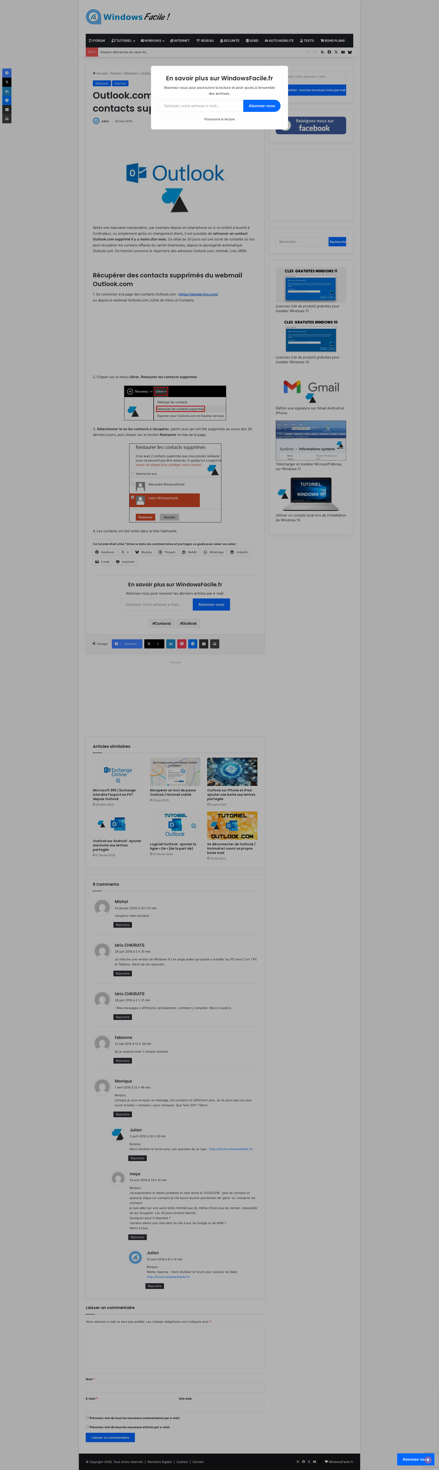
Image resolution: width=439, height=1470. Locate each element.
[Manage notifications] (428, 1460)
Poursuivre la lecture (219, 119)
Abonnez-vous (262, 105)
